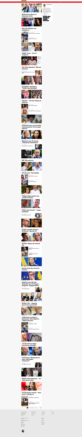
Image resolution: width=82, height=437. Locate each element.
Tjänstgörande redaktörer (23, 411)
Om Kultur (53, 411)
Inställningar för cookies (33, 411)
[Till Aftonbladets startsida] (24, 0)
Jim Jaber (42, 424)
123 (35, 407)
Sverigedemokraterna (46, 20)
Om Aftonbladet (43, 411)
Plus (55, 0)
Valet (49, 16)
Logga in (59, 0)
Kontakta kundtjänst (23, 414)
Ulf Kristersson (45, 16)
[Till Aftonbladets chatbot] (52, 0)
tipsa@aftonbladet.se (23, 413)
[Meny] (39, 2)
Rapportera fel (22, 415)
